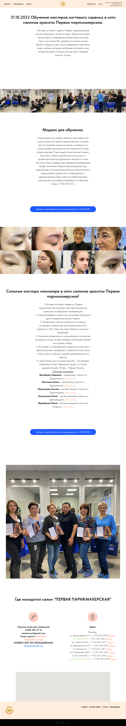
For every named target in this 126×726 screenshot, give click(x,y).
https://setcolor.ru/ (33, 645)
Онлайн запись (95, 707)
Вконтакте (40, 636)
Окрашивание (114, 707)
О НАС (100, 4)
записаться (70, 378)
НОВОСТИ (7, 4)
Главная (84, 707)
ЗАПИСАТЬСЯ (91, 4)
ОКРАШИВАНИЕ (18, 4)
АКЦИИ (28, 4)
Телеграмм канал (33, 639)
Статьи (105, 707)
